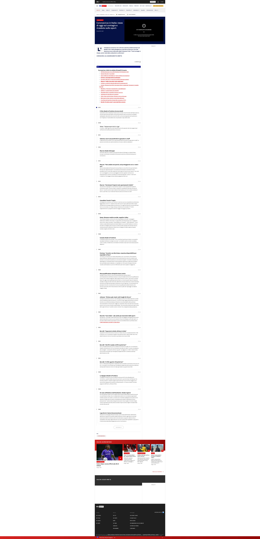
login (162, 1)
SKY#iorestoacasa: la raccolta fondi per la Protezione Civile (115, 71)
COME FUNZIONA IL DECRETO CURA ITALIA (110, 322)
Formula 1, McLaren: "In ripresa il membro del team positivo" (115, 79)
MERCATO (136, 5)
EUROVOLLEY (149, 5)
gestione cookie (134, 515)
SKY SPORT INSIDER (158, 5)
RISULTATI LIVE (118, 5)
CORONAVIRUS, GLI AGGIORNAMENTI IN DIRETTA (109, 56)
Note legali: (132, 512)
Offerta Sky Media (134, 525)
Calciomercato (149, 10)
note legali (132, 520)
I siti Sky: (98, 512)
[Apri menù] (97, 6)
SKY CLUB (142, 5)
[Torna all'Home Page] (103, 6)
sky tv (114, 515)
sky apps (115, 518)
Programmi (115, 528)
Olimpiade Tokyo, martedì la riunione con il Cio (112, 92)
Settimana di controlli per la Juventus (109, 94)
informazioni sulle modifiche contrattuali (133, 534)
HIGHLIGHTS (125, 5)
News (103, 10)
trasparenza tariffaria (147, 534)
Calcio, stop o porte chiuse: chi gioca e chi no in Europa (113, 96)
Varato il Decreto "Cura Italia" (108, 73)
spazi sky (115, 525)
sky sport (98, 515)
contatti (157, 534)
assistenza (153, 534)
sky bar (115, 523)
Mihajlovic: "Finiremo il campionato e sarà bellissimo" (113, 88)
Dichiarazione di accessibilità (137, 523)
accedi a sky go (158, 512)
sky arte (98, 523)
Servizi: (114, 512)
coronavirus (101, 435)
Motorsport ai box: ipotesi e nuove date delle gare (112, 98)
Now (114, 520)
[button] (128, 537)
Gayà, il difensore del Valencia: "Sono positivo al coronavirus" (115, 75)
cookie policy (133, 518)
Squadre (143, 10)
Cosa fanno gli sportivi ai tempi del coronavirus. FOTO (113, 100)
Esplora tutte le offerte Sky (109, 1)
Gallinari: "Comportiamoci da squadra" (110, 90)
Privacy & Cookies (122, 534)
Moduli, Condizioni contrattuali (113, 534)
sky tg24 (98, 518)
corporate (132, 528)
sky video (98, 520)
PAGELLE (131, 5)
